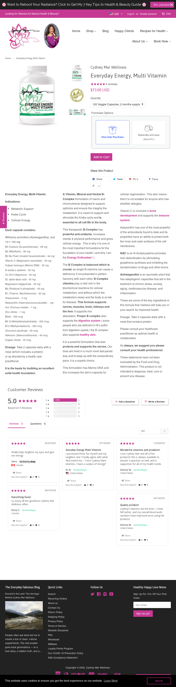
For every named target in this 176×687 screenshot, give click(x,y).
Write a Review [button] (156, 401)
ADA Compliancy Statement (63, 657)
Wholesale (53, 639)
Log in (131, 13)
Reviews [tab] (14, 423)
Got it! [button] (159, 680)
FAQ (50, 635)
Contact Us (54, 607)
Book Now (161, 41)
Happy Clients (124, 30)
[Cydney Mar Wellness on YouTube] (111, 594)
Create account (148, 13)
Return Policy (55, 612)
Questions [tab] (36, 423)
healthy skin (88, 335)
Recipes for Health (153, 30)
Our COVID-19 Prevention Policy (65, 653)
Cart (168, 13)
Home (76, 30)
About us (53, 603)
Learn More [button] (111, 680)
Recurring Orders (57, 598)
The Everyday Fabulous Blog (22, 587)
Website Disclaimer (58, 630)
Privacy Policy (55, 621)
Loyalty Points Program (60, 648)
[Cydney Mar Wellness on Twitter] (92, 594)
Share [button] (18, 472)
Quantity (96, 98)
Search (52, 594)
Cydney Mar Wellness (98, 667)
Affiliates (52, 644)
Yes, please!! (162, 4)
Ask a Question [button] (127, 401)
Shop (90, 30)
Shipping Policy (56, 616)
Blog (105, 30)
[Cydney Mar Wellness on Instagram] (105, 594)
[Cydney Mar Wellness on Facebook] (99, 594)
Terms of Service (57, 625)
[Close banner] (171, 4)
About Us (139, 41)
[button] (32, 476)
